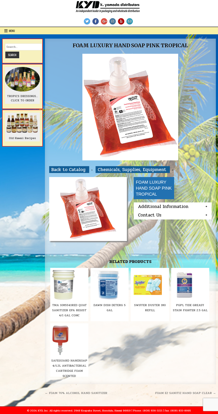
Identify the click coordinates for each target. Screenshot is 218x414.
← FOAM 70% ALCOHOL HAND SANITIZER (76, 393)
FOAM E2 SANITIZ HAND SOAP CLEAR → (185, 393)
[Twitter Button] (87, 21)
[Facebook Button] (95, 21)
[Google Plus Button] (104, 21)
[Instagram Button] (112, 21)
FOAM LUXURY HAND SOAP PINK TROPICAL (130, 45)
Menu (12, 31)
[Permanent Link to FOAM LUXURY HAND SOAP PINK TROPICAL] (130, 107)
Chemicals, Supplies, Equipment (133, 169)
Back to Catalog (69, 169)
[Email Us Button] (129, 21)
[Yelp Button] (121, 21)
